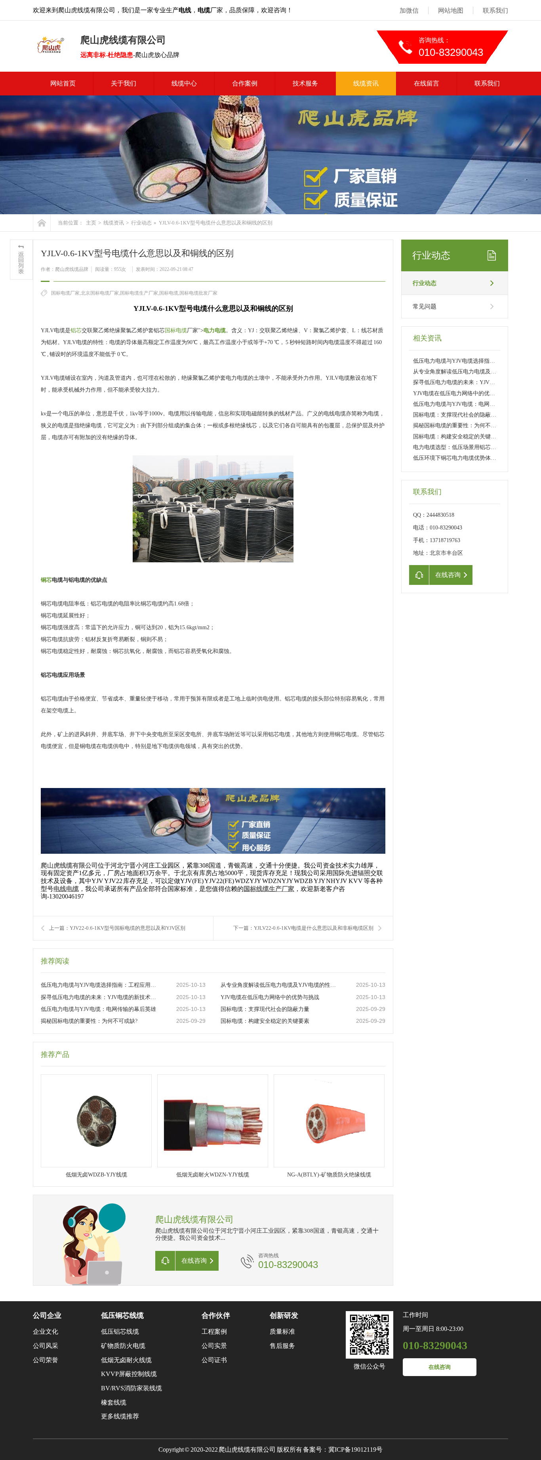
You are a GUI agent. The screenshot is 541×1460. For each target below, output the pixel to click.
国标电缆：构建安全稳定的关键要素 (265, 1021)
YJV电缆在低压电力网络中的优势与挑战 (270, 997)
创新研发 (284, 1315)
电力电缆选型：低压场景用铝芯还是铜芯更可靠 (471, 447)
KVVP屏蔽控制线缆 (129, 1374)
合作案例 (244, 83)
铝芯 (76, 330)
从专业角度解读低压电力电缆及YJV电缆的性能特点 (280, 985)
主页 (91, 223)
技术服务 (305, 83)
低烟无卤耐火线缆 (126, 1360)
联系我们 (495, 10)
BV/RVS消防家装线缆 (131, 1388)
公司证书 (214, 1360)
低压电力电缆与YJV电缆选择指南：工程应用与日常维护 (100, 985)
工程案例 (214, 1331)
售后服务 (282, 1345)
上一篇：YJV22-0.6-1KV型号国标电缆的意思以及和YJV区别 (117, 928)
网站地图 (450, 10)
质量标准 (282, 1331)
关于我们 (123, 83)
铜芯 (46, 580)
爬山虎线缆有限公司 (69, 865)
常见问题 (424, 306)
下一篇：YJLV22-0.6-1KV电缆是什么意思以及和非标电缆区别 (303, 928)
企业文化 (45, 1331)
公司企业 (47, 1315)
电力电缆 (215, 330)
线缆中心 (184, 83)
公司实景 (214, 1345)
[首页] (42, 222)
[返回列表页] (21, 260)
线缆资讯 (366, 83)
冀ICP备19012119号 (355, 1449)
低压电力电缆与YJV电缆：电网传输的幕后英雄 (98, 1009)
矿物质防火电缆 (123, 1345)
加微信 (409, 10)
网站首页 (63, 83)
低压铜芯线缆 (122, 1315)
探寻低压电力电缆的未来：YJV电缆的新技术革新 (100, 997)
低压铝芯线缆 (120, 1331)
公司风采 (45, 1345)
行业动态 (141, 223)
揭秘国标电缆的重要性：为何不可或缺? (89, 1021)
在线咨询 (440, 1367)
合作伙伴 (216, 1315)
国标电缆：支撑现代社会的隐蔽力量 (265, 1009)
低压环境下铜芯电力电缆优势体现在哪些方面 (468, 458)
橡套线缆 (113, 1402)
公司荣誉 (45, 1360)
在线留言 (426, 83)
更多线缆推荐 (120, 1416)
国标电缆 (176, 330)
